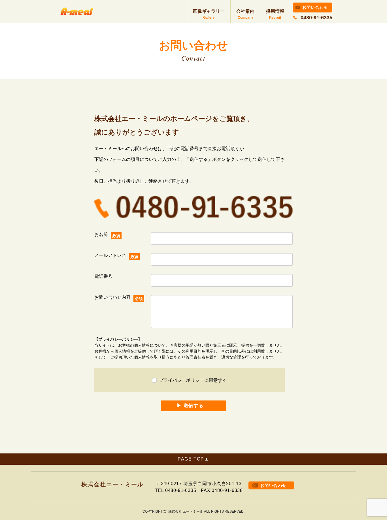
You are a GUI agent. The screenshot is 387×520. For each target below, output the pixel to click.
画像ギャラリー (209, 11)
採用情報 (275, 11)
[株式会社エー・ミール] (77, 11)
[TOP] (193, 459)
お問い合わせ (315, 7)
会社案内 (245, 11)
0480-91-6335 (316, 17)
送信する (193, 405)
